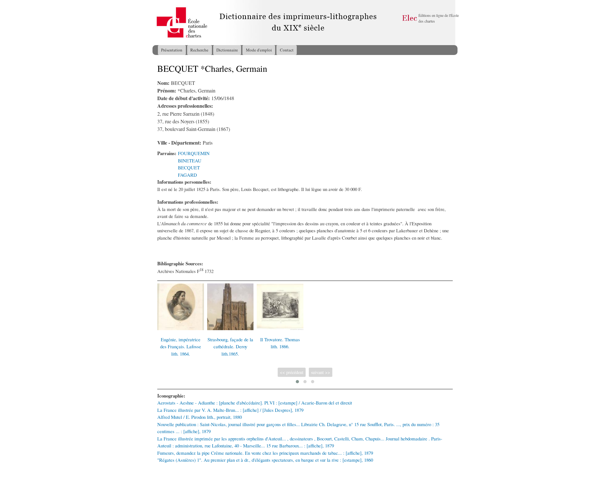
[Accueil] (158, 22)
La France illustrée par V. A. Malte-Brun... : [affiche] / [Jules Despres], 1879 (230, 410)
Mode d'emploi (259, 50)
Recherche (199, 50)
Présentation (171, 50)
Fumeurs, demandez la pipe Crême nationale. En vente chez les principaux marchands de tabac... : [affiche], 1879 (265, 453)
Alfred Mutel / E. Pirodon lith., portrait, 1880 (199, 417)
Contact (287, 50)
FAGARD (187, 175)
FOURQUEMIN (194, 153)
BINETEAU (189, 160)
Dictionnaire (227, 50)
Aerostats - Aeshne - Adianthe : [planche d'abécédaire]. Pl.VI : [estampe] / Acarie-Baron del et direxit (254, 402)
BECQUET (189, 167)
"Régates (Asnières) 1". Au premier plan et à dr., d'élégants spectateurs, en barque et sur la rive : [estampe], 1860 (265, 460)
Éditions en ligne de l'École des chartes (438, 18)
